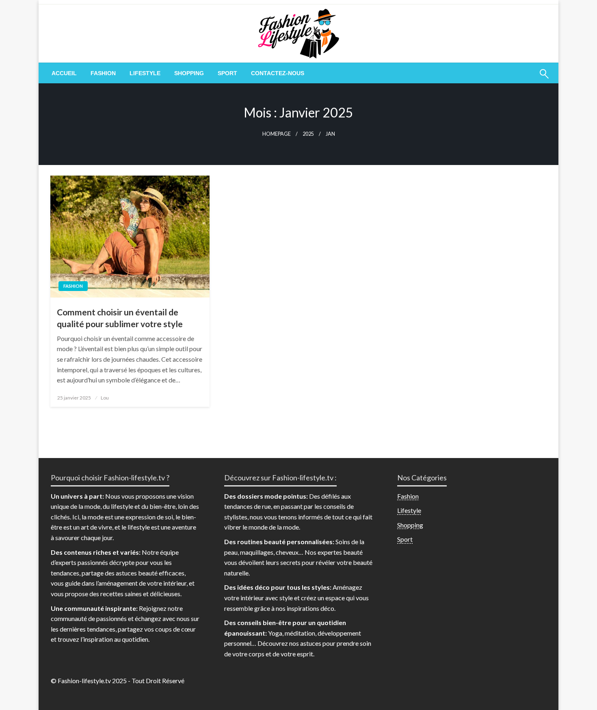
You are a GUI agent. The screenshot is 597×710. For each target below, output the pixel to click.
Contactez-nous (277, 73)
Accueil (64, 73)
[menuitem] (64, 73)
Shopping (189, 73)
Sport (227, 73)
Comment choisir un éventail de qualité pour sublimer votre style (120, 318)
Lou (105, 398)
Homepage (276, 134)
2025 (308, 134)
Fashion (103, 73)
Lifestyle (145, 73)
